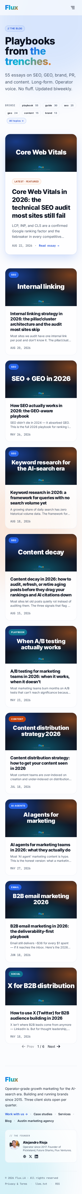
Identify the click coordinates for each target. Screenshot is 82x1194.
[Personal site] (24, 1156)
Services (64, 1114)
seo (69, 105)
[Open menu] (73, 7)
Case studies (43, 1114)
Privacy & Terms (16, 1184)
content (31, 113)
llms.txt (41, 1184)
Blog (8, 1121)
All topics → (16, 120)
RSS (57, 1184)
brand (51, 113)
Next (51, 1046)
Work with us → (16, 1114)
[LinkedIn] (36, 1156)
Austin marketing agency (35, 1121)
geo (12, 113)
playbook (30, 105)
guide (51, 105)
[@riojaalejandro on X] (30, 1156)
